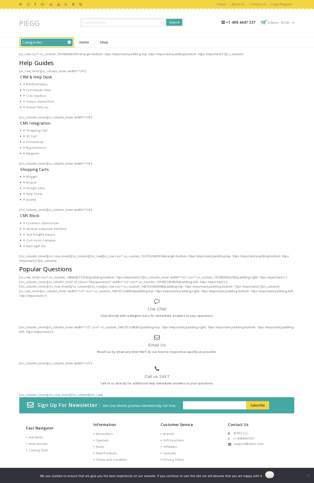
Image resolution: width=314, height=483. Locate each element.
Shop (104, 42)
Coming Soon (39, 450)
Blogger (31, 176)
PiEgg (29, 23)
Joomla (31, 199)
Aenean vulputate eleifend (46, 229)
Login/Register (282, 4)
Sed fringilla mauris (40, 234)
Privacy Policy (173, 459)
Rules (100, 447)
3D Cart (31, 136)
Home (221, 4)
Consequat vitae (38, 90)
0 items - (278, 22)
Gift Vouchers (173, 440)
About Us (238, 4)
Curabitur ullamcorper (42, 223)
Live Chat (157, 309)
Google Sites (35, 188)
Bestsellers (104, 434)
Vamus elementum (40, 101)
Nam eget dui (36, 246)
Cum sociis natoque (41, 240)
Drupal (31, 182)
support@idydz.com (249, 444)
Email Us (157, 345)
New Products (106, 453)
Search (174, 22)
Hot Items (36, 437)
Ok (270, 475)
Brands (168, 434)
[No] (308, 475)
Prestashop (35, 142)
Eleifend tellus (37, 84)
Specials (102, 440)
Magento (32, 153)
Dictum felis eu (37, 107)
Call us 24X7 (157, 376)
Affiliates (170, 447)
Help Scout (34, 194)
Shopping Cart (36, 130)
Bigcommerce (36, 148)
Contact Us (258, 4)
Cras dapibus (36, 96)
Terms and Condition (111, 459)
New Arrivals (38, 444)
